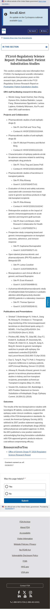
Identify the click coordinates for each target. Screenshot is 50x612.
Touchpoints (9, 508)
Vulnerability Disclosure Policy (25, 555)
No (10, 493)
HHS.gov (25, 567)
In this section (11, 47)
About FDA (25, 527)
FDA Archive (25, 522)
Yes (10, 486)
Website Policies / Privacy (25, 544)
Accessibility (25, 533)
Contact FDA (25, 586)
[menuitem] (25, 465)
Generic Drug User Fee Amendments (17, 38)
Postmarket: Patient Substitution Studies (21, 87)
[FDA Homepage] (4, 31)
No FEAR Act (25, 550)
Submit (25, 500)
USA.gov (25, 572)
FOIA (25, 561)
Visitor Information (25, 539)
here (20, 21)
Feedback (48, 302)
